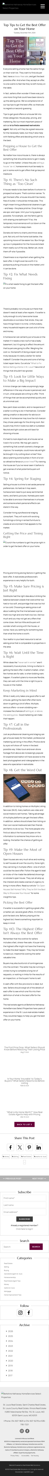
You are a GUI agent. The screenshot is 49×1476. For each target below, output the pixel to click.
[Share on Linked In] (38, 1147)
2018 (10, 1370)
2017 (10, 1375)
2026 (10, 1331)
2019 (10, 1365)
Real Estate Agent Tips (12, 1281)
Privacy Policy (15, 1456)
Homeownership (10, 1277)
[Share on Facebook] (10, 1147)
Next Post (38, 1178)
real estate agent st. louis (13, 1274)
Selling (15, 1156)
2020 (10, 1360)
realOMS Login (29, 1472)
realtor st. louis (40, 1156)
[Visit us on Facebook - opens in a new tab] (28, 1312)
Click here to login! (24, 1229)
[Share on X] (19, 1147)
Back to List (24, 1124)
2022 (10, 1350)
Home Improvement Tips (12, 1295)
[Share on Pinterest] (29, 1147)
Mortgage (7, 1291)
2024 (10, 1341)
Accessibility (25, 1456)
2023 (10, 1346)
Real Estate (27, 1156)
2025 (10, 1336)
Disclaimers (19, 1472)
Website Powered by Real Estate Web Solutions (24, 1465)
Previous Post (13, 1178)
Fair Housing (35, 1456)
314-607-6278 (32, 1421)
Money (6, 1156)
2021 (10, 1355)
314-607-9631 (17, 1421)
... (24, 1162)
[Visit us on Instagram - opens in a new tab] (20, 1312)
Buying (6, 1270)
